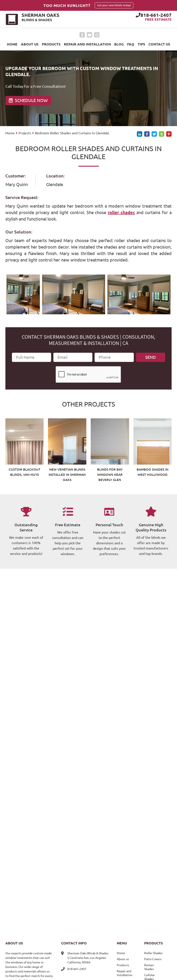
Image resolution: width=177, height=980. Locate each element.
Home (12, 44)
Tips (141, 44)
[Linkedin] (139, 134)
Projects (25, 133)
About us (29, 44)
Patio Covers (152, 959)
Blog (119, 44)
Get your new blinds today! (114, 5)
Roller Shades (153, 953)
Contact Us (159, 44)
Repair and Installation (87, 44)
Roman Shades (149, 967)
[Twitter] (154, 134)
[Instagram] (97, 35)
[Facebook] (82, 35)
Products (51, 44)
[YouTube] (89, 35)
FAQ (130, 44)
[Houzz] (161, 134)
